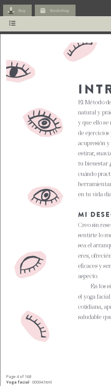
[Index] (12, 24)
